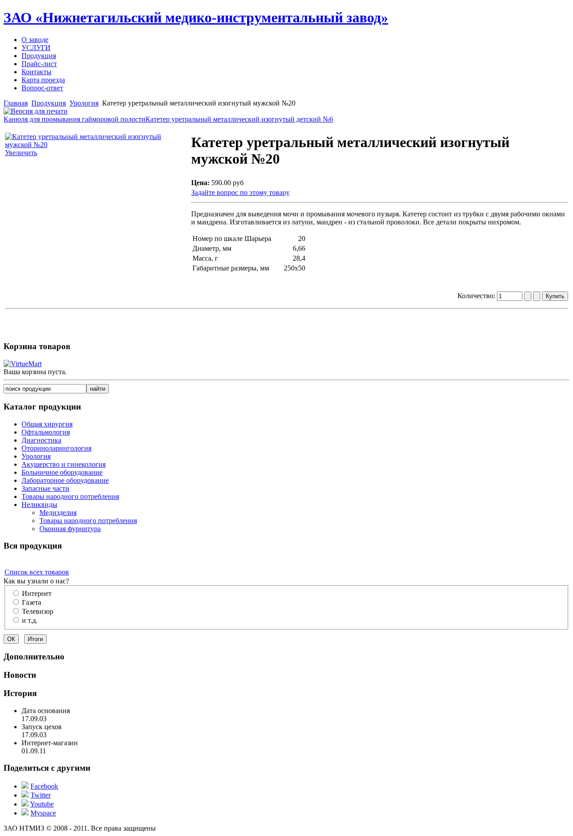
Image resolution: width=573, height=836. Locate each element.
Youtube (42, 804)
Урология (83, 103)
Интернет (36, 593)
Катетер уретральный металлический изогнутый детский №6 (239, 119)
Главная (16, 103)
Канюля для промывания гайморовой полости (74, 119)
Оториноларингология (56, 448)
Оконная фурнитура (70, 528)
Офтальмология (45, 432)
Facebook (44, 786)
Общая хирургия (47, 424)
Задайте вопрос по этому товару (240, 192)
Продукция (48, 103)
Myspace (43, 813)
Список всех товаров (36, 572)
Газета (31, 602)
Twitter (40, 795)
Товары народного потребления (70, 496)
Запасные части (45, 488)
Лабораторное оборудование (65, 480)
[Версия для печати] (36, 109)
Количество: (477, 296)
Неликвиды (39, 504)
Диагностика (41, 440)
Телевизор (37, 611)
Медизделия (58, 512)
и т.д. (30, 620)
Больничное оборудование (62, 472)
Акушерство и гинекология (63, 464)
